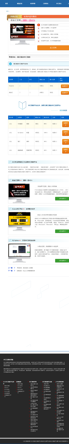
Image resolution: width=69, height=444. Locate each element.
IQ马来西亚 (7, 393)
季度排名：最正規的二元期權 (25, 268)
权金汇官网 (22, 180)
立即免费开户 (62, 198)
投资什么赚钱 (60, 383)
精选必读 (19, 3)
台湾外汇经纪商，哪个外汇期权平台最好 (34, 405)
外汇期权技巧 (47, 389)
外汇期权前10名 (34, 414)
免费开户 (65, 86)
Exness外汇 (7, 389)
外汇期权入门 (47, 385)
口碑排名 (45, 3)
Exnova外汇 (7, 391)
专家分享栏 (46, 383)
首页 (6, 3)
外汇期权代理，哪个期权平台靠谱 (60, 430)
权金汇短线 (7, 385)
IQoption (6, 387)
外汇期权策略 (47, 387)
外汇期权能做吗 (60, 395)
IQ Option (23, 240)
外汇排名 (58, 3)
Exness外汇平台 (23, 209)
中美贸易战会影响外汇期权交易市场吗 (60, 425)
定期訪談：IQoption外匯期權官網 (26, 270)
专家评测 (32, 3)
